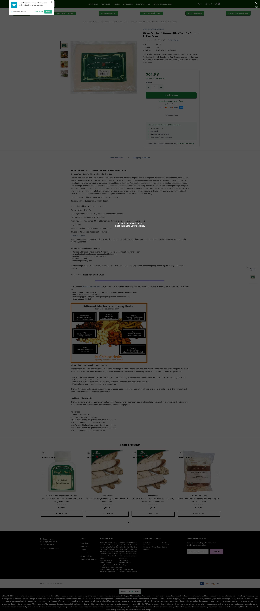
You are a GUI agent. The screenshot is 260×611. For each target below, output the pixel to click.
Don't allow (39, 11)
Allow (48, 11)
